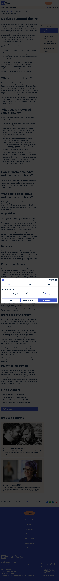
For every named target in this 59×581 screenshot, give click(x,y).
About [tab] (48, 284)
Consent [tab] (10, 284)
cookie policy (46, 294)
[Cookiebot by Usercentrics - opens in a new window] (50, 280)
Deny (10, 300)
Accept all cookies (48, 300)
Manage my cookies (28, 300)
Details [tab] (29, 284)
